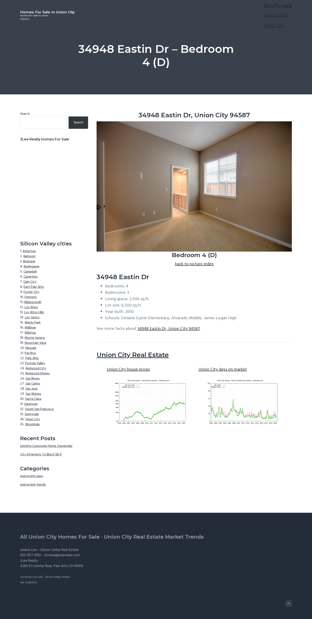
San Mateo (33, 394)
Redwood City (36, 368)
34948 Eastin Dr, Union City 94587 (169, 328)
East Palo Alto (34, 287)
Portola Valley (35, 363)
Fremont (31, 297)
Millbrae (30, 328)
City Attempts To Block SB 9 (41, 454)
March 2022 (274, 25)
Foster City (31, 292)
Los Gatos (32, 317)
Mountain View (35, 343)
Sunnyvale (32, 414)
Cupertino (31, 277)
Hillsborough (32, 302)
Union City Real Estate (133, 355)
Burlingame (31, 266)
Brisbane (29, 261)
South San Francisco (39, 409)
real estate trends (33, 484)
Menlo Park (33, 322)
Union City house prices (128, 369)
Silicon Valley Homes (57, 577)
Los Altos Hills (34, 312)
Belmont (30, 256)
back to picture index (194, 264)
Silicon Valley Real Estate (59, 550)
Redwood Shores (37, 373)
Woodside (32, 424)
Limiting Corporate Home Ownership (46, 446)
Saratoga (30, 404)
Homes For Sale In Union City (47, 12)
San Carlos (32, 384)
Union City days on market (222, 369)
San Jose (31, 389)
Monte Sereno (35, 338)
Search (25, 114)
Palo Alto (32, 358)
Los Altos (31, 307)
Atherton (29, 251)
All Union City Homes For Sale (60, 537)
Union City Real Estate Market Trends (154, 537)
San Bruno (32, 378)
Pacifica (30, 353)
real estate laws (31, 476)
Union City (32, 419)
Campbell (30, 271)
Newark (30, 348)
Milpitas (30, 333)
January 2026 (275, 15)
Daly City (30, 282)
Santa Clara (33, 399)
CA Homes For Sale (31, 577)
